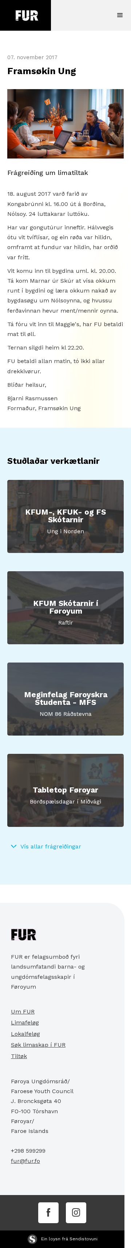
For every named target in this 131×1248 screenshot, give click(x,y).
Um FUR (23, 1011)
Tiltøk (19, 1056)
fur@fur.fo (25, 1160)
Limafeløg (25, 1022)
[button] (120, 15)
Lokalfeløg (25, 1033)
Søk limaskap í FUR (38, 1044)
